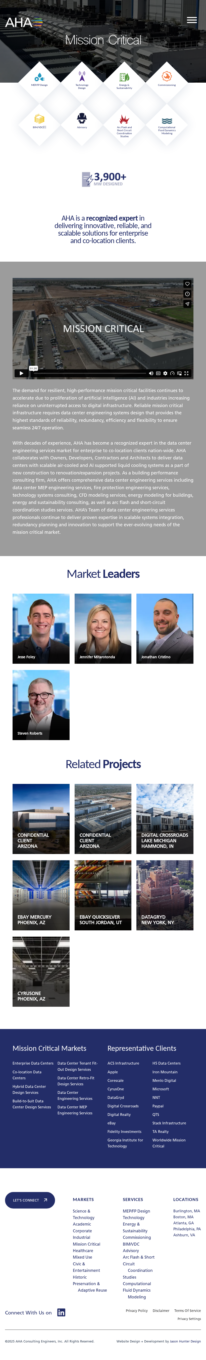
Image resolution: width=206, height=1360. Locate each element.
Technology (133, 1217)
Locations (185, 1200)
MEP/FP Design (136, 1211)
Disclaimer (161, 1311)
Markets (83, 1200)
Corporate (82, 1231)
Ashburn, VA (184, 1235)
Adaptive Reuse (92, 1290)
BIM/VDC (131, 1244)
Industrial (81, 1237)
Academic (82, 1224)
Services (133, 1200)
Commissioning (137, 1237)
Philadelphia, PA (187, 1229)
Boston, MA (183, 1217)
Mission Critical (86, 1244)
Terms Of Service (187, 1311)
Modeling (137, 1297)
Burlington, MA (186, 1211)
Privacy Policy (137, 1311)
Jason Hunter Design (185, 1341)
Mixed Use (82, 1257)
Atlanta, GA (183, 1223)
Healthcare (83, 1250)
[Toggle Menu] (192, 20)
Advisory (131, 1250)
